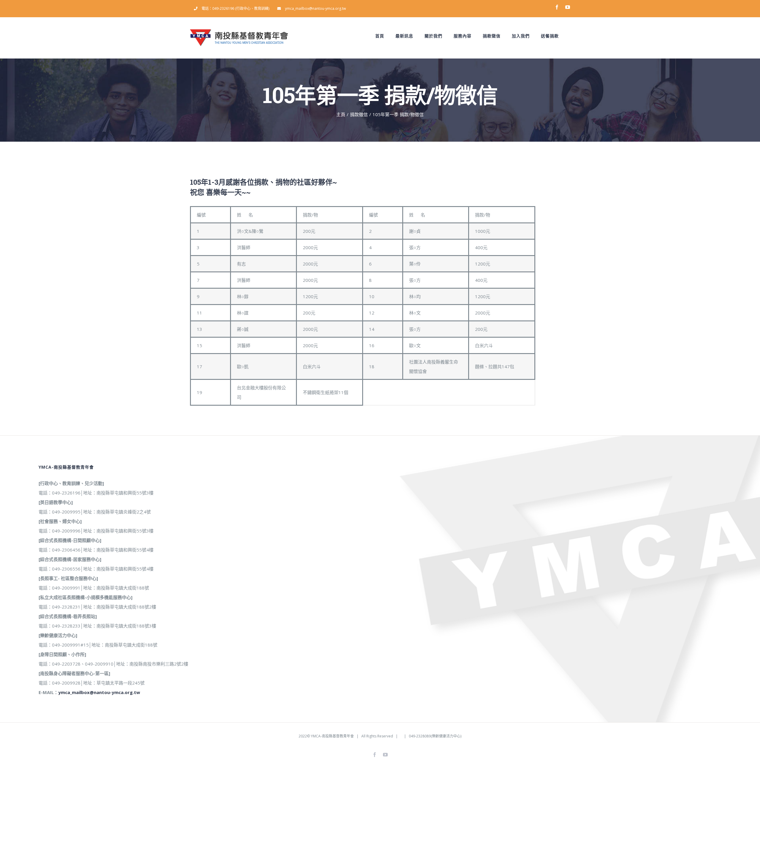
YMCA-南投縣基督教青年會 (332, 736)
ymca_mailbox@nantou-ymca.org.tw (99, 692)
